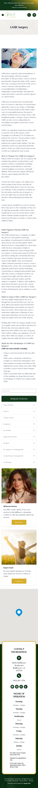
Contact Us (19, 581)
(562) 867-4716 (19, 680)
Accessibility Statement (11, 781)
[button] (3, 15)
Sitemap (31, 781)
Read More (19, 522)
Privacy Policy (23, 781)
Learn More (22, 7)
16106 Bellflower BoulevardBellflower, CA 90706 (19, 667)
